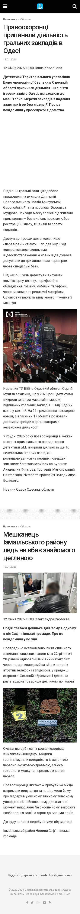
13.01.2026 (9, 59)
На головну (10, 19)
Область (25, 19)
